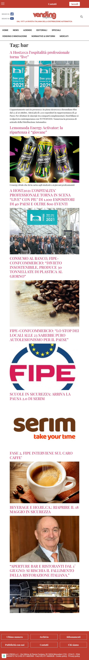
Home (5, 30)
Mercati (64, 36)
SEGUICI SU (6, 14)
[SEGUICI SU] (12, 14)
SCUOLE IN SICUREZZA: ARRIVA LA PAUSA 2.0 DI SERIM (40, 396)
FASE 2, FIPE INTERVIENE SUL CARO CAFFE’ (41, 455)
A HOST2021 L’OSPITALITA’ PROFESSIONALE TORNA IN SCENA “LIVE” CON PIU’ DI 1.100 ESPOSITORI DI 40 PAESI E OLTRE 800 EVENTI (42, 197)
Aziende (27, 30)
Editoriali (41, 30)
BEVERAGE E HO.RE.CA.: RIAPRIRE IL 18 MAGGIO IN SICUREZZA (44, 509)
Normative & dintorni (43, 36)
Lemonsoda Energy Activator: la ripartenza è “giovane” (36, 129)
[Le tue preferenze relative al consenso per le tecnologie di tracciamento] (4, 656)
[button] (81, 17)
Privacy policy (74, 656)
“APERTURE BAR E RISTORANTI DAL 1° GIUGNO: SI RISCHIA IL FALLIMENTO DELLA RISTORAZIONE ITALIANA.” (43, 570)
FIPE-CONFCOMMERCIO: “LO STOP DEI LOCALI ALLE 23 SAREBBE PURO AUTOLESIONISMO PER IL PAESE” (44, 335)
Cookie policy (61, 656)
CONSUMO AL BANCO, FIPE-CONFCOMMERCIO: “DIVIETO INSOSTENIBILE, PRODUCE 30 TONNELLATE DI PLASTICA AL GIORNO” (36, 267)
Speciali (56, 30)
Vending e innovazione (14, 36)
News (16, 30)
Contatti (52, 3)
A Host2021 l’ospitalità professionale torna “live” (40, 54)
